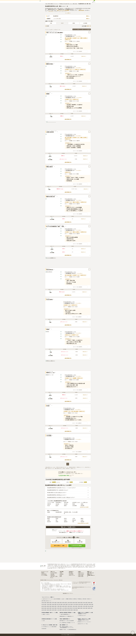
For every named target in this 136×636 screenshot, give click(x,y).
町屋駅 (48, 512)
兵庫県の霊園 (80, 606)
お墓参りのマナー (81, 572)
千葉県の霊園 (49, 604)
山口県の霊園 (64, 608)
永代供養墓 (85, 23)
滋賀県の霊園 (64, 606)
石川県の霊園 (75, 604)
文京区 (82, 520)
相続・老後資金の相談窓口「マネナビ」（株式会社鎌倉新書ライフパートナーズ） (67, 627)
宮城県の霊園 (59, 602)
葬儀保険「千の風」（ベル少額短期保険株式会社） (68, 629)
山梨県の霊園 (85, 604)
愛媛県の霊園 (80, 608)
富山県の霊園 (70, 604)
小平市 (73, 518)
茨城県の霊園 (80, 602)
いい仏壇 (43, 620)
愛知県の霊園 (54, 606)
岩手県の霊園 (54, 602)
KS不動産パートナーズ (71, 622)
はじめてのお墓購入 (53, 572)
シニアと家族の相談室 (52, 626)
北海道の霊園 (43, 602)
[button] (77, 51)
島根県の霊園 (49, 608)
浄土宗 (48, 505)
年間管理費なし (59, 502)
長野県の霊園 (91, 604)
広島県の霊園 (59, 608)
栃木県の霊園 (85, 602)
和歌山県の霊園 (90, 606)
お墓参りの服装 (80, 575)
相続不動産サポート (63, 620)
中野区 (57, 521)
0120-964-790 (64, 475)
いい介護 (79, 615)
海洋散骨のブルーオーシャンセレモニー (84, 621)
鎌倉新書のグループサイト (68, 593)
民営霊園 (82, 505)
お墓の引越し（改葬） (54, 576)
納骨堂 (74, 23)
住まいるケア (83, 615)
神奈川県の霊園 (59, 604)
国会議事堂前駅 (59, 512)
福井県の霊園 (80, 604)
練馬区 (48, 518)
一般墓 (51, 23)
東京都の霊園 (54, 604)
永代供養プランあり (76, 502)
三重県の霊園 (59, 606)
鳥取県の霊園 (43, 608)
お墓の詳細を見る (68, 59)
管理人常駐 (66, 502)
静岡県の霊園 (49, 606)
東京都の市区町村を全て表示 (82, 523)
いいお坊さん (47, 614)
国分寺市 (49, 521)
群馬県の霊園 (90, 602)
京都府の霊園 (69, 606)
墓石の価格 (71, 572)
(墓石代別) (55, 9)
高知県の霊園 (85, 608)
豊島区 (82, 518)
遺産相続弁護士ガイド (63, 616)
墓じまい (51, 577)
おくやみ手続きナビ (45, 626)
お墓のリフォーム (72, 575)
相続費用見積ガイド (66, 614)
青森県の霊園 (49, 602)
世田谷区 (65, 521)
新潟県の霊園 (65, 604)
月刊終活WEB (44, 628)
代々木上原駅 (75, 512)
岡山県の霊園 (54, 608)
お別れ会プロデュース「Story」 (83, 623)
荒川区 (65, 518)
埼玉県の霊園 (43, 604)
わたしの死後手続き (63, 622)
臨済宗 (57, 505)
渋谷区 (65, 520)
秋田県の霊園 (64, 602)
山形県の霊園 (69, 602)
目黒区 (57, 518)
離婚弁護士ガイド (71, 616)
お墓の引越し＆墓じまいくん (46, 600)
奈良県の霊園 (85, 606)
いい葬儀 (42, 614)
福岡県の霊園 (90, 608)
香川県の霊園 (74, 608)
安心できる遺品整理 (70, 620)
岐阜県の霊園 (43, 606)
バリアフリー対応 (50, 502)
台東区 (48, 520)
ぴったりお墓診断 (44, 575)
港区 (73, 521)
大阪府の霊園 (74, 606)
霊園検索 (42, 572)
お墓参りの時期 (80, 576)
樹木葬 (61, 575)
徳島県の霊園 (69, 608)
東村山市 (74, 520)
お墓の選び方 (52, 575)
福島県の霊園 (74, 602)
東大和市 (82, 521)
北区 (56, 520)
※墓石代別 (58, 482)
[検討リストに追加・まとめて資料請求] (89, 32)
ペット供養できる (84, 502)
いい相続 (61, 614)
